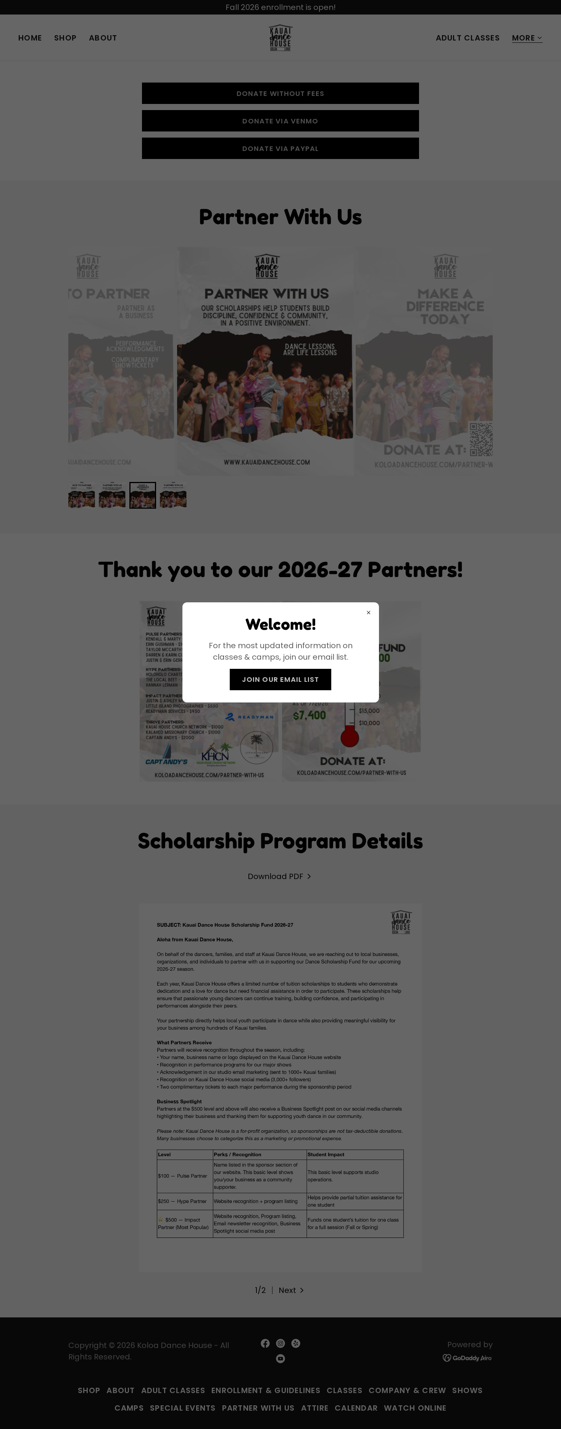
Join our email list (280, 679)
